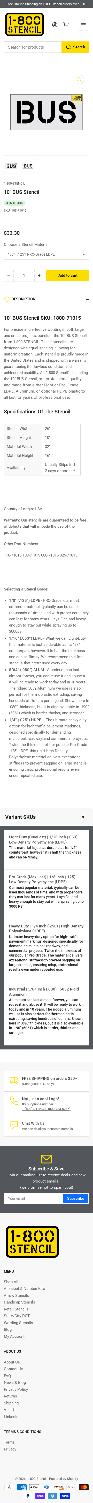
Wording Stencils (18, 1322)
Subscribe (75, 1198)
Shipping (11, 1403)
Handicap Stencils (19, 1302)
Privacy (10, 1449)
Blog (8, 1329)
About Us (12, 1362)
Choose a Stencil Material (26, 244)
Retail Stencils (16, 1309)
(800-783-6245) (46, 1109)
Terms (9, 1442)
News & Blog (15, 1382)
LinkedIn (11, 1416)
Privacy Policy (16, 1389)
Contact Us (13, 1369)
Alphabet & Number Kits (24, 1288)
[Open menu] (83, 24)
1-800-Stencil (14, 183)
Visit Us (11, 1410)
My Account (14, 1336)
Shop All (11, 1282)
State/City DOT (17, 1316)
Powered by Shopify (63, 1479)
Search (79, 47)
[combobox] (46, 47)
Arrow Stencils (16, 1295)
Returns (10, 1396)
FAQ (7, 1376)
